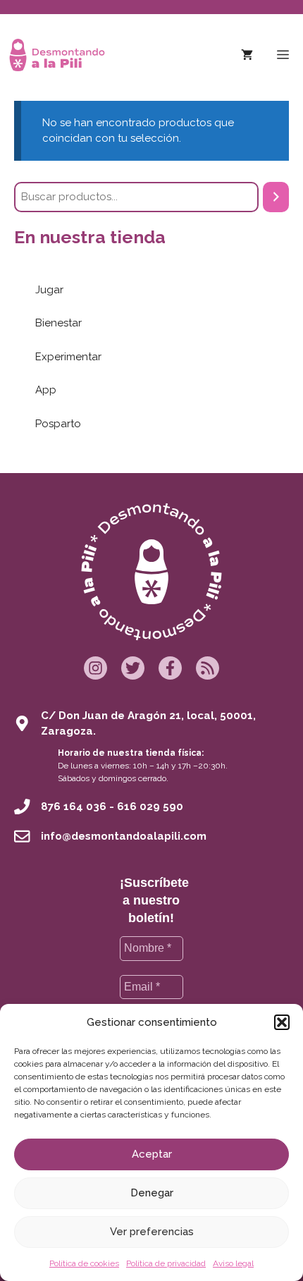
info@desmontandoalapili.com (123, 836)
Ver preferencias (152, 1231)
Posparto (58, 423)
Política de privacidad (166, 1263)
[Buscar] (276, 197)
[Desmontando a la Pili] (57, 55)
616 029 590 (150, 806)
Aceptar (152, 1154)
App (45, 390)
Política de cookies (84, 1263)
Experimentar (68, 356)
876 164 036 (73, 806)
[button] (282, 1022)
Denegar (151, 1193)
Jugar (49, 289)
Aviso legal (233, 1263)
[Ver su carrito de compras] (247, 55)
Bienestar (58, 323)
